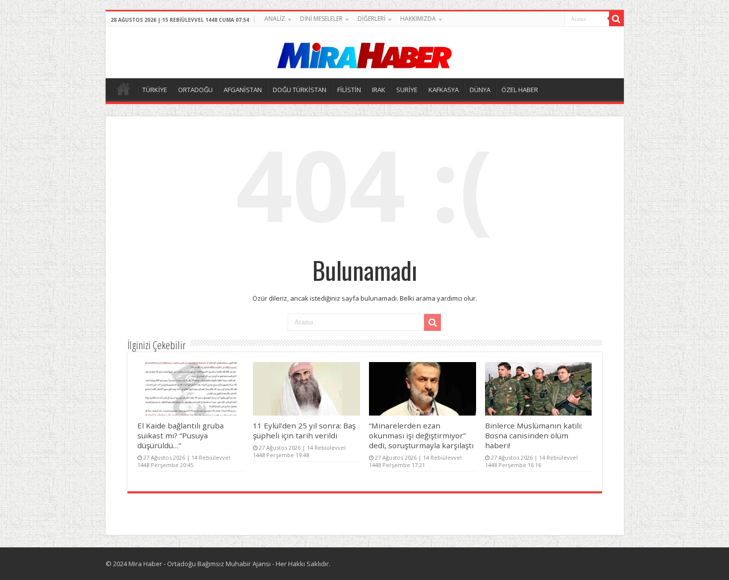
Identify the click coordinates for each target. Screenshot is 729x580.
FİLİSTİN (349, 89)
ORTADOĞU (195, 89)
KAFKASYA (443, 89)
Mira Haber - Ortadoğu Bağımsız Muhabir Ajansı (199, 563)
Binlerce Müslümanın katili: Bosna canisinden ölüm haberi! (533, 435)
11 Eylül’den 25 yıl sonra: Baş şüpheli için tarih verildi (304, 430)
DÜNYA (480, 89)
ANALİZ (274, 18)
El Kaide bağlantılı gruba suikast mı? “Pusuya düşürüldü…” (180, 435)
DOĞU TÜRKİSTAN (299, 89)
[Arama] (616, 18)
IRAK (378, 89)
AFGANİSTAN (243, 89)
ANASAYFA (123, 88)
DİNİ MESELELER (321, 18)
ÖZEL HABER (519, 89)
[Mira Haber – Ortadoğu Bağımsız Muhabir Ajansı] (364, 52)
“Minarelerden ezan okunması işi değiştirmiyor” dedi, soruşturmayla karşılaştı (421, 435)
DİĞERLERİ (371, 18)
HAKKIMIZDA (418, 18)
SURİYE (407, 89)
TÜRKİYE (154, 89)
